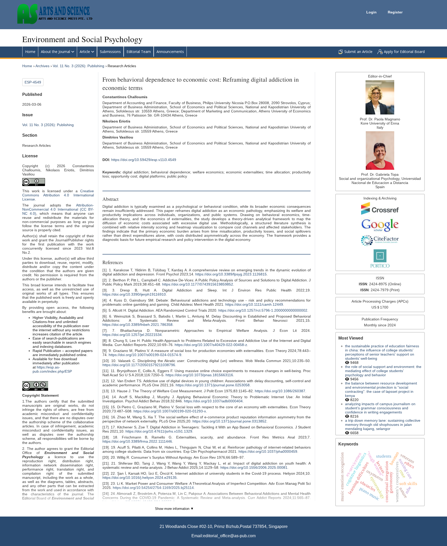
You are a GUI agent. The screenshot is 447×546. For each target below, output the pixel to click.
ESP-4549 (33, 82)
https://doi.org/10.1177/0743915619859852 (197, 284)
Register (395, 12)
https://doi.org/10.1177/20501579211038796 (138, 365)
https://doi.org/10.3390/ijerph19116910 (134, 294)
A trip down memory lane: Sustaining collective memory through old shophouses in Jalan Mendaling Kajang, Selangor (382, 424)
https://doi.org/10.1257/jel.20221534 (132, 335)
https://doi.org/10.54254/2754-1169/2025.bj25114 (153, 488)
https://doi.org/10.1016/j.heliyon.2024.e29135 (139, 477)
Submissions (110, 51)
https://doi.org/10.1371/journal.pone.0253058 (213, 385)
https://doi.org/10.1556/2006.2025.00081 (253, 467)
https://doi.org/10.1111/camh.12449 (254, 304)
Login (372, 12)
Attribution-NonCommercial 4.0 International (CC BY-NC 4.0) (58, 209)
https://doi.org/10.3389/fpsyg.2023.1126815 (231, 274)
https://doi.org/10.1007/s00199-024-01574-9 (145, 355)
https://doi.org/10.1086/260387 (280, 391)
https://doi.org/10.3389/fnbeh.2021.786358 (137, 324)
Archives (42, 66)
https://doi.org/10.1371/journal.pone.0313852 (229, 421)
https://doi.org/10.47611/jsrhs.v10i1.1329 (158, 431)
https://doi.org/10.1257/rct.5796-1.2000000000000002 (262, 310)
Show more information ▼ (174, 509)
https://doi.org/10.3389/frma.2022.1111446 (137, 441)
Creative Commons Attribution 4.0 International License (58, 195)
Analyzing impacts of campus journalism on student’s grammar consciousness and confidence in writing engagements (380, 408)
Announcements (170, 51)
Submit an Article (358, 51)
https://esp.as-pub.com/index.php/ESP (52, 369)
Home (30, 51)
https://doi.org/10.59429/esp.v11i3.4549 (143, 160)
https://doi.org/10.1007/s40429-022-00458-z (211, 345)
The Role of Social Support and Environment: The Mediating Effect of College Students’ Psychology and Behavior (383, 371)
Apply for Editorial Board (404, 51)
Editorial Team (138, 51)
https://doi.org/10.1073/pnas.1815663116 (199, 375)
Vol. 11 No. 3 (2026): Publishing (79, 66)
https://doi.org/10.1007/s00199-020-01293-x (169, 411)
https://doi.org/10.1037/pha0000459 (268, 451)
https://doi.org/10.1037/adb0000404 (213, 401)
